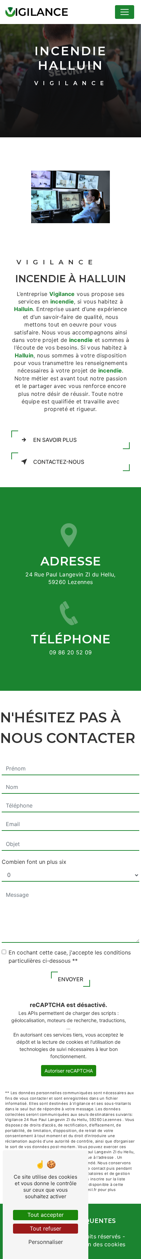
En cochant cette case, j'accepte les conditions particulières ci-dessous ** (70, 956)
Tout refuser (45, 1228)
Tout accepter (45, 1214)
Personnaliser (45, 1241)
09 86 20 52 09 (70, 652)
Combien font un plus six (34, 861)
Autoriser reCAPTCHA (68, 1071)
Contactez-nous (58, 461)
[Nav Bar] (124, 12)
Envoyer (70, 979)
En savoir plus (55, 439)
